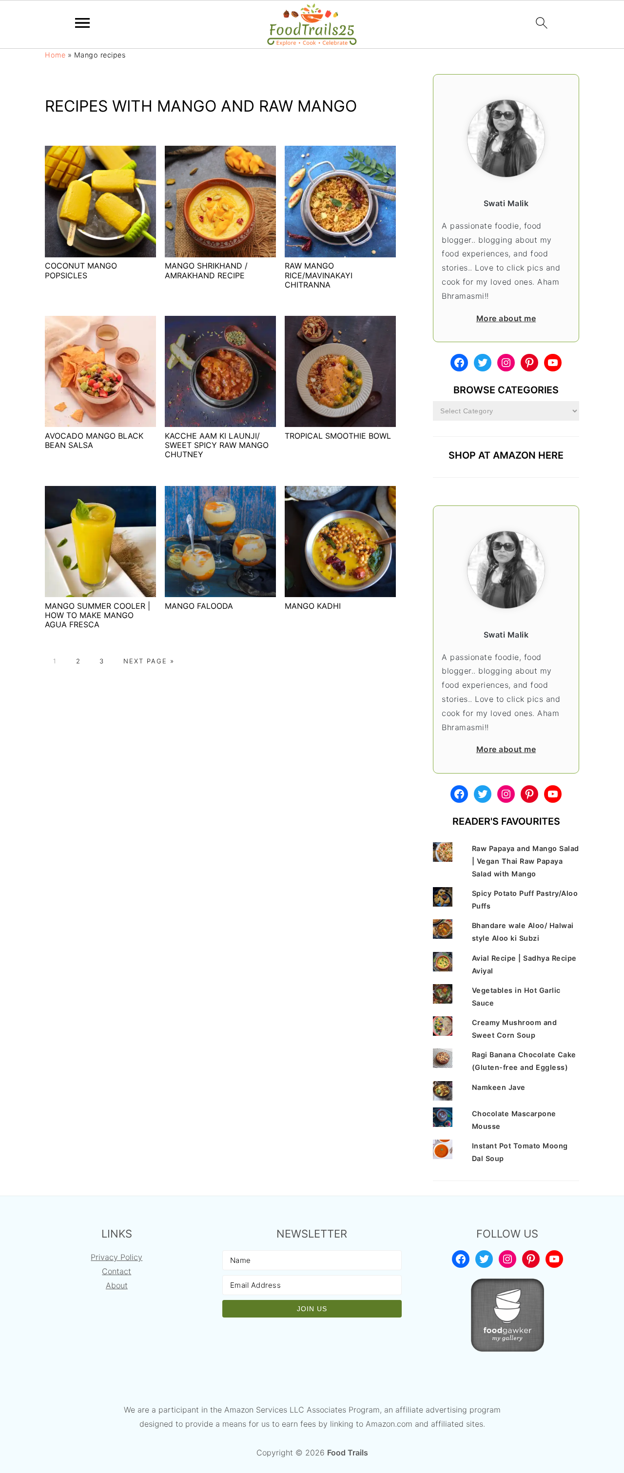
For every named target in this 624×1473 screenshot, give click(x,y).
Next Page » (149, 661)
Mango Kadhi (313, 606)
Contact (116, 1271)
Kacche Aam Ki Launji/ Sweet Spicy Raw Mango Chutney (217, 445)
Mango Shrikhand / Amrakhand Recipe (206, 270)
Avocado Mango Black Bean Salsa (94, 440)
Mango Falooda (199, 606)
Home (55, 55)
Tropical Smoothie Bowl (338, 436)
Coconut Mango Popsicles (81, 270)
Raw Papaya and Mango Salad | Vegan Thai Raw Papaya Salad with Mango (525, 861)
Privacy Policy (116, 1257)
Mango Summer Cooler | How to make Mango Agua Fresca (97, 615)
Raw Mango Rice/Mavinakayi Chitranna (318, 275)
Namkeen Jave (499, 1087)
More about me (506, 318)
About (117, 1285)
